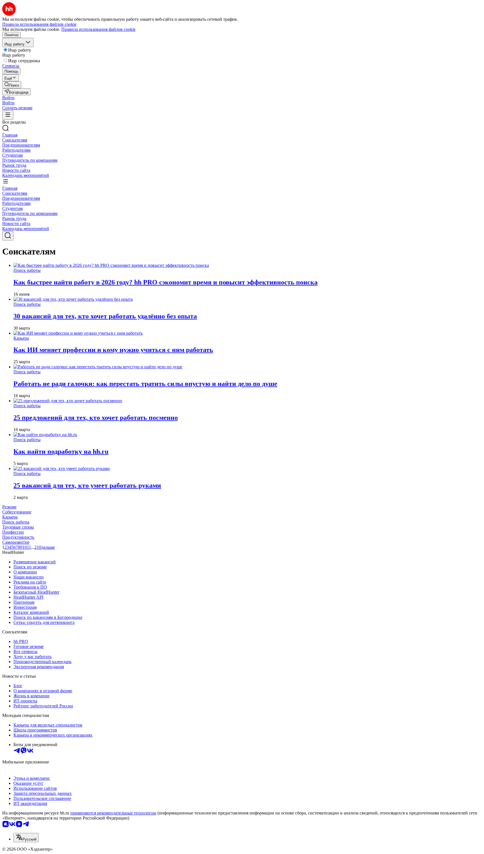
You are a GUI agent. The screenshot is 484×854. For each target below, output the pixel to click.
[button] (8, 97)
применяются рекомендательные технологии (113, 813)
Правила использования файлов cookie (98, 29)
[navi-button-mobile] (7, 115)
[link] (11, 84)
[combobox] (26, 837)
